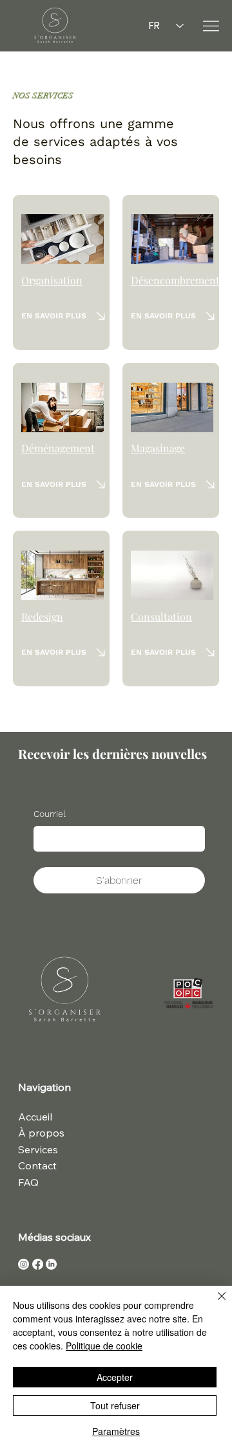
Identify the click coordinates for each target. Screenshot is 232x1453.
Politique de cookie (104, 1345)
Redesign (42, 616)
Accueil (35, 1116)
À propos (41, 1132)
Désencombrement (175, 280)
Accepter (115, 1377)
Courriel (50, 814)
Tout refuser (115, 1405)
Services (38, 1149)
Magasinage (158, 448)
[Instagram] (23, 1264)
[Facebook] (37, 1264)
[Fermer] (213, 1303)
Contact (37, 1165)
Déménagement (58, 448)
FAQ (28, 1182)
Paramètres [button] (116, 1431)
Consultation (161, 616)
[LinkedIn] (51, 1264)
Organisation (51, 280)
